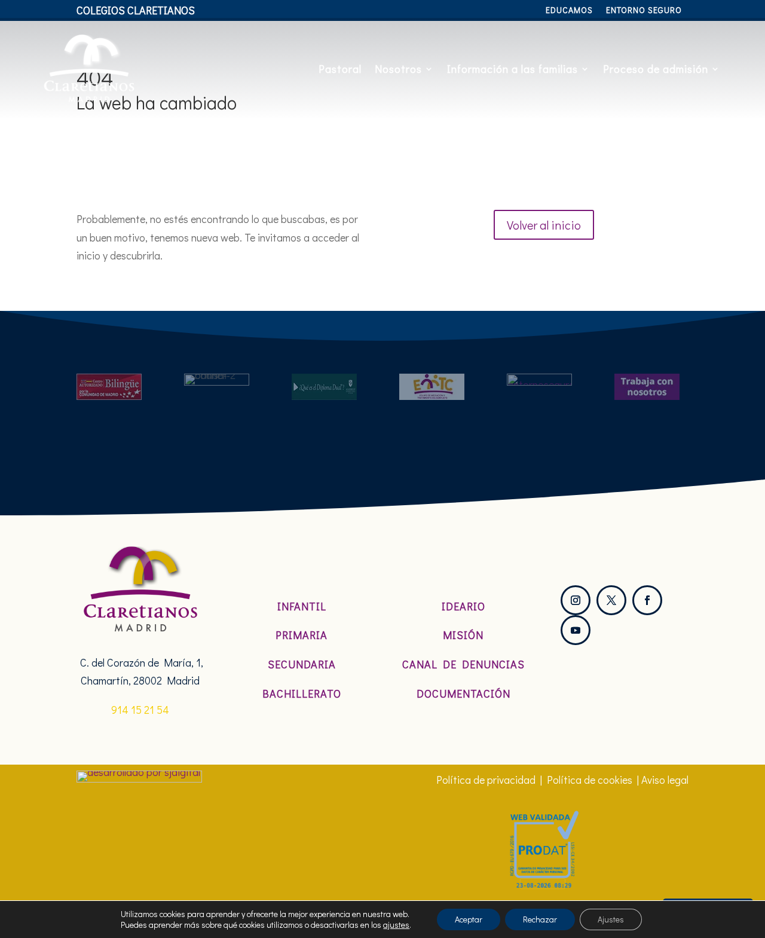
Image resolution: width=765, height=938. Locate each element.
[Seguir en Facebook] (647, 600)
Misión (463, 635)
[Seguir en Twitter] (611, 600)
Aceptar (468, 919)
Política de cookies (589, 779)
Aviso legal (664, 779)
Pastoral (340, 69)
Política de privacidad (486, 779)
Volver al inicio (544, 225)
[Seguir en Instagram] (575, 600)
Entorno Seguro (644, 11)
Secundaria (302, 664)
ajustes (396, 924)
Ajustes (611, 919)
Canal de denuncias (463, 664)
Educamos (569, 11)
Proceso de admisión (655, 69)
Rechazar (540, 919)
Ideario (463, 606)
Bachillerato (301, 693)
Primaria (302, 635)
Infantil (301, 606)
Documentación (463, 693)
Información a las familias (512, 69)
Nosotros (398, 69)
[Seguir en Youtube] (575, 630)
